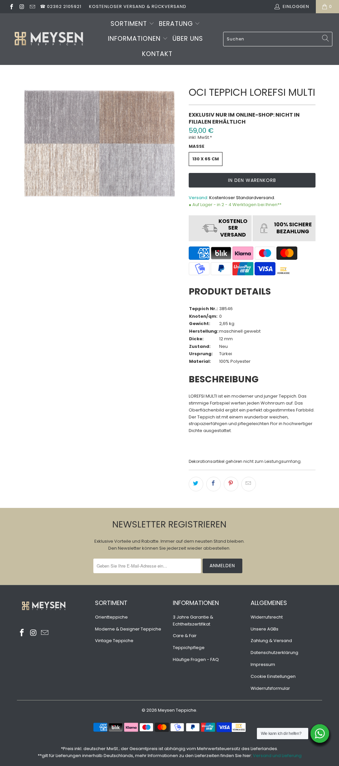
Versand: (198, 197)
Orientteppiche (111, 617)
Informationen (135, 38)
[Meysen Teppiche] (49, 39)
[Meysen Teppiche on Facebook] (11, 6)
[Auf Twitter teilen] (196, 484)
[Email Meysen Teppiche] (32, 6)
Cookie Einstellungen (273, 676)
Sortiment (130, 23)
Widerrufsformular (270, 688)
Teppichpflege (189, 647)
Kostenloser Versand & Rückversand (137, 6)
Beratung (177, 23)
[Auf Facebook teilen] (213, 484)
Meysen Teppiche (177, 710)
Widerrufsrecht (267, 617)
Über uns (187, 38)
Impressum (263, 664)
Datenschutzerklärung (274, 652)
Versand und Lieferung (277, 755)
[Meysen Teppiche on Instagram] (21, 6)
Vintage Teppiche (114, 640)
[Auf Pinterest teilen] (231, 484)
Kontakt (157, 53)
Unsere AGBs (264, 629)
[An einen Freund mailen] (248, 484)
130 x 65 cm (205, 159)
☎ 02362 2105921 (60, 6)
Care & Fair (185, 635)
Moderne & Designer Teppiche (128, 629)
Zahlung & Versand (271, 640)
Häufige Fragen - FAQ (196, 659)
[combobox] (277, 39)
